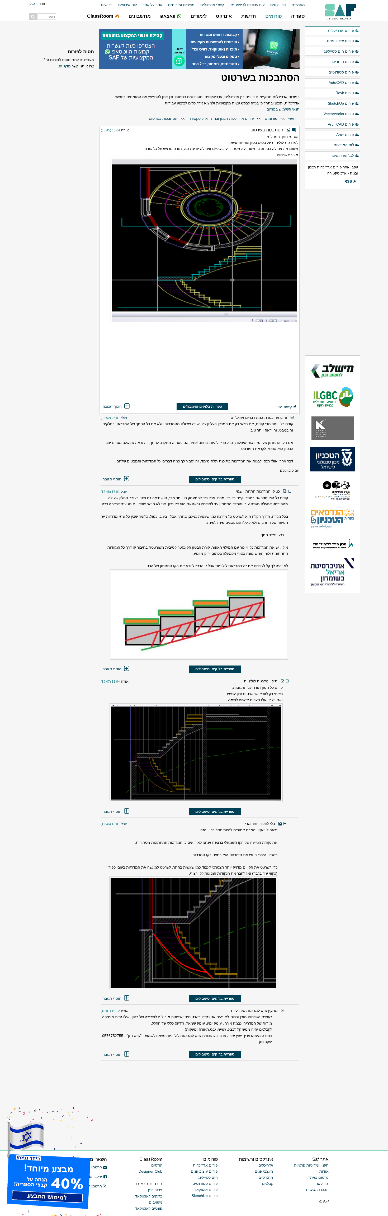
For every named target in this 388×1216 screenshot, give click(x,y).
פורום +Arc (345, 134)
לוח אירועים (127, 5)
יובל (124, 491)
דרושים (106, 5)
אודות (324, 1171)
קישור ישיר (284, 407)
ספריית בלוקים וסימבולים (202, 407)
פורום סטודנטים (341, 72)
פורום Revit (344, 93)
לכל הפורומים (343, 155)
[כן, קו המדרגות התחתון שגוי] (194, 614)
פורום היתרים (343, 61)
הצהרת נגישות (317, 1189)
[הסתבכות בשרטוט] (199, 240)
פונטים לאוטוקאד (148, 1208)
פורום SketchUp (341, 103)
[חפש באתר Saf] (33, 16)
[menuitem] (295, 5)
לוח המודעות (344, 145)
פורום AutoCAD (341, 82)
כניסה (31, 3)
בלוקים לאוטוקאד (148, 1196)
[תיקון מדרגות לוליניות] (192, 752)
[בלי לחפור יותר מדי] (189, 933)
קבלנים (267, 1183)
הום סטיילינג (208, 1177)
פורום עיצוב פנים (340, 41)
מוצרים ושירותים (181, 5)
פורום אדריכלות (341, 30)
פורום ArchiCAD (341, 124)
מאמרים (298, 5)
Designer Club (150, 1171)
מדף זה (65, 66)
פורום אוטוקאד (206, 1189)
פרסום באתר (318, 1177)
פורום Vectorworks (339, 114)
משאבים (155, 1202)
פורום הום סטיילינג (339, 51)
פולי (124, 418)
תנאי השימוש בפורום (283, 109)
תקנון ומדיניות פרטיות (311, 1165)
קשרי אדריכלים (212, 5)
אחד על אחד (152, 5)
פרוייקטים (278, 5)
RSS (348, 181)
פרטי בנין (155, 1190)
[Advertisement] (199, 364)
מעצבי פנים (264, 1171)
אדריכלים (265, 1165)
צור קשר (322, 1183)
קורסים (156, 1165)
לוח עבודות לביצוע (250, 5)
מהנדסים (266, 1177)
